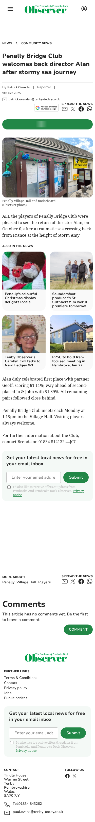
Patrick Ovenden (19, 87)
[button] (10, 9)
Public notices (15, 698)
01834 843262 (30, 804)
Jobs (7, 693)
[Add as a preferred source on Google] (46, 108)
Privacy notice (26, 750)
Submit (76, 477)
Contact (10, 682)
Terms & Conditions (20, 677)
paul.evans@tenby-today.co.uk (38, 812)
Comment (78, 629)
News (7, 43)
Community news (36, 43)
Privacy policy (15, 687)
